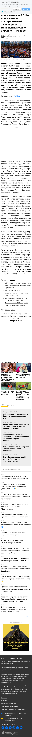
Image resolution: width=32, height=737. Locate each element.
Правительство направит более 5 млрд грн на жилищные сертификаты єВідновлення (15, 588)
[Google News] (17, 727)
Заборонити (17, 9)
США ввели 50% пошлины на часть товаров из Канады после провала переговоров (18, 285)
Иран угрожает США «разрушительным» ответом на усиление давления (16, 293)
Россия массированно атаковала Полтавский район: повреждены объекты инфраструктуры (14, 598)
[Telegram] (10, 727)
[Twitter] (6, 727)
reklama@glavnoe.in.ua (11, 718)
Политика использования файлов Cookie (13, 709)
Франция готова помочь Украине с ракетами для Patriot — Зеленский (15, 559)
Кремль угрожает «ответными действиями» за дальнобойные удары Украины (13, 485)
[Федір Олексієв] (3, 38)
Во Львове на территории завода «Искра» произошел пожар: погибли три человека (15, 496)
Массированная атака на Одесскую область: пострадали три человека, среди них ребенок (15, 550)
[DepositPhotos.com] (10, 733)
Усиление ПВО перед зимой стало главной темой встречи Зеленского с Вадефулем (15, 568)
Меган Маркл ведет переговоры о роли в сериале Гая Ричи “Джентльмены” (14, 506)
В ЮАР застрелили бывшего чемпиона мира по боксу (12, 541)
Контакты (4, 700)
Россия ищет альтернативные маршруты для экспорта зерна (13, 533)
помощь (8, 310)
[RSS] (21, 727)
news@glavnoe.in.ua (11, 713)
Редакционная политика (8, 703)
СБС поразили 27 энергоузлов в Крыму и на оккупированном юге (14, 515)
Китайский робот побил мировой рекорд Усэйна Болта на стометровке (16, 523)
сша (13, 310)
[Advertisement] (16, 143)
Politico (17, 96)
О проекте (4, 698)
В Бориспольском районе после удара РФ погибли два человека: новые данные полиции (14, 608)
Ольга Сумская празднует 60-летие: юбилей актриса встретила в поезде (15, 577)
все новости (25, 616)
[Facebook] (3, 727)
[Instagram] (13, 727)
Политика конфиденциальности (10, 706)
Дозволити (26, 9)
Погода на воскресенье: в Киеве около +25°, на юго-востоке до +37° (15, 477)
